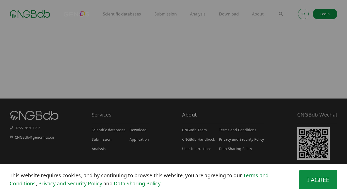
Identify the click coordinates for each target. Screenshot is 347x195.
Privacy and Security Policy (70, 183)
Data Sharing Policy (137, 183)
